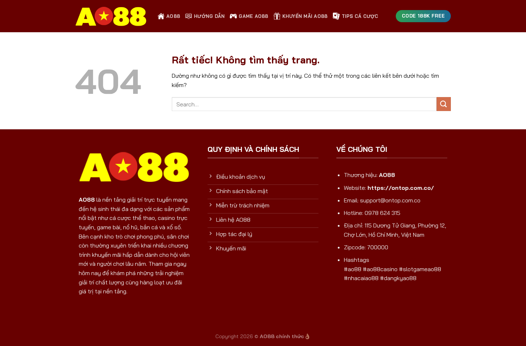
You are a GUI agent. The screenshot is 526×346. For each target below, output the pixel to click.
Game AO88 (253, 16)
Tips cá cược (360, 16)
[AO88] (111, 16)
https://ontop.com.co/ (400, 187)
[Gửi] (444, 104)
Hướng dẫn (209, 16)
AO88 (173, 16)
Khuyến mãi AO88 (305, 16)
